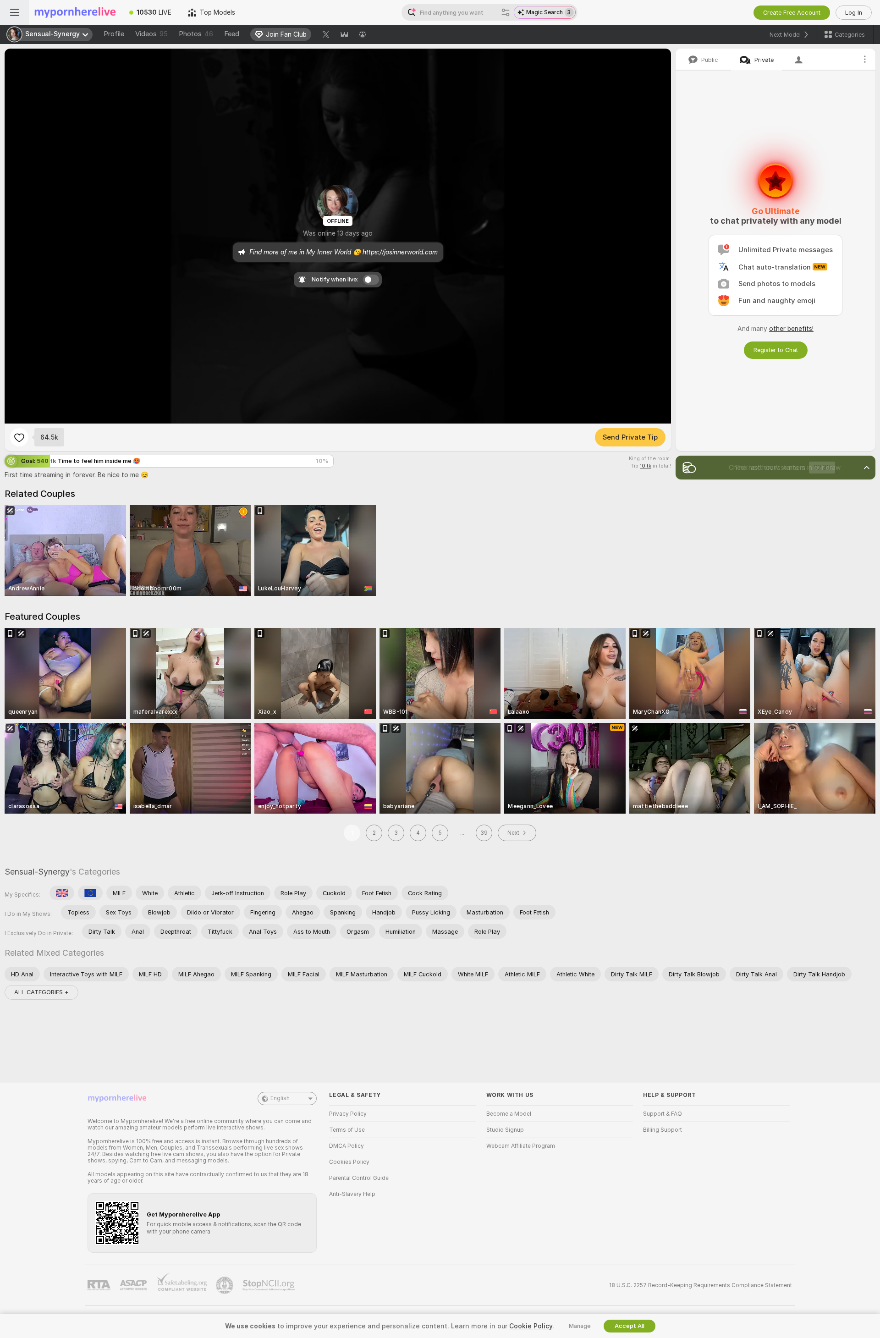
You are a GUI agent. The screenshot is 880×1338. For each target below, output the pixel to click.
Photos (196, 34)
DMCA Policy (346, 1146)
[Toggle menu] (14, 12)
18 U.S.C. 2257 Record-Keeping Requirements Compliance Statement (700, 1285)
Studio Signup (505, 1130)
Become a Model (508, 1114)
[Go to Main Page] (75, 12)
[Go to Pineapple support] (225, 1285)
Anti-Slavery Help (352, 1194)
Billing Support (662, 1130)
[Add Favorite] (19, 437)
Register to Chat (776, 350)
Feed (231, 34)
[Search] (505, 12)
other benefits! (791, 328)
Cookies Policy (349, 1162)
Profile (114, 34)
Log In (853, 12)
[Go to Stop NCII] (269, 1285)
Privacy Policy (348, 1114)
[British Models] (62, 893)
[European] (90, 893)
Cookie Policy (530, 1326)
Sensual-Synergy (37, 871)
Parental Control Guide (359, 1178)
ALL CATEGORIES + (41, 992)
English (280, 1098)
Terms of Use (347, 1130)
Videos (151, 34)
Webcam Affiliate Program (520, 1146)
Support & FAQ (662, 1114)
